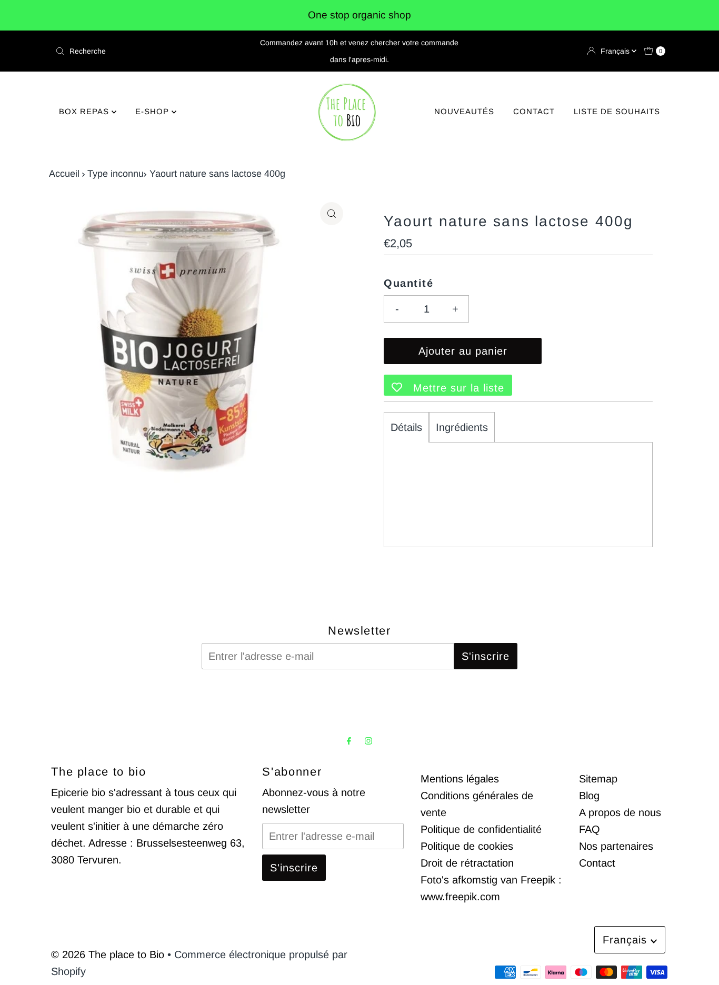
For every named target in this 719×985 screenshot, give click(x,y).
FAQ (589, 829)
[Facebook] (349, 740)
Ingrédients (462, 427)
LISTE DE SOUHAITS (617, 111)
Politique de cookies (467, 846)
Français (616, 51)
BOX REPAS (85, 111)
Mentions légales (460, 779)
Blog (589, 795)
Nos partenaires (616, 846)
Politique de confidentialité (481, 829)
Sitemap (598, 779)
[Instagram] (368, 740)
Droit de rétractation (467, 863)
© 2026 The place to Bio (107, 954)
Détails (406, 427)
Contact (597, 863)
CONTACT (534, 111)
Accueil (64, 173)
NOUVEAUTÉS (464, 111)
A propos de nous (620, 812)
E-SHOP (153, 111)
